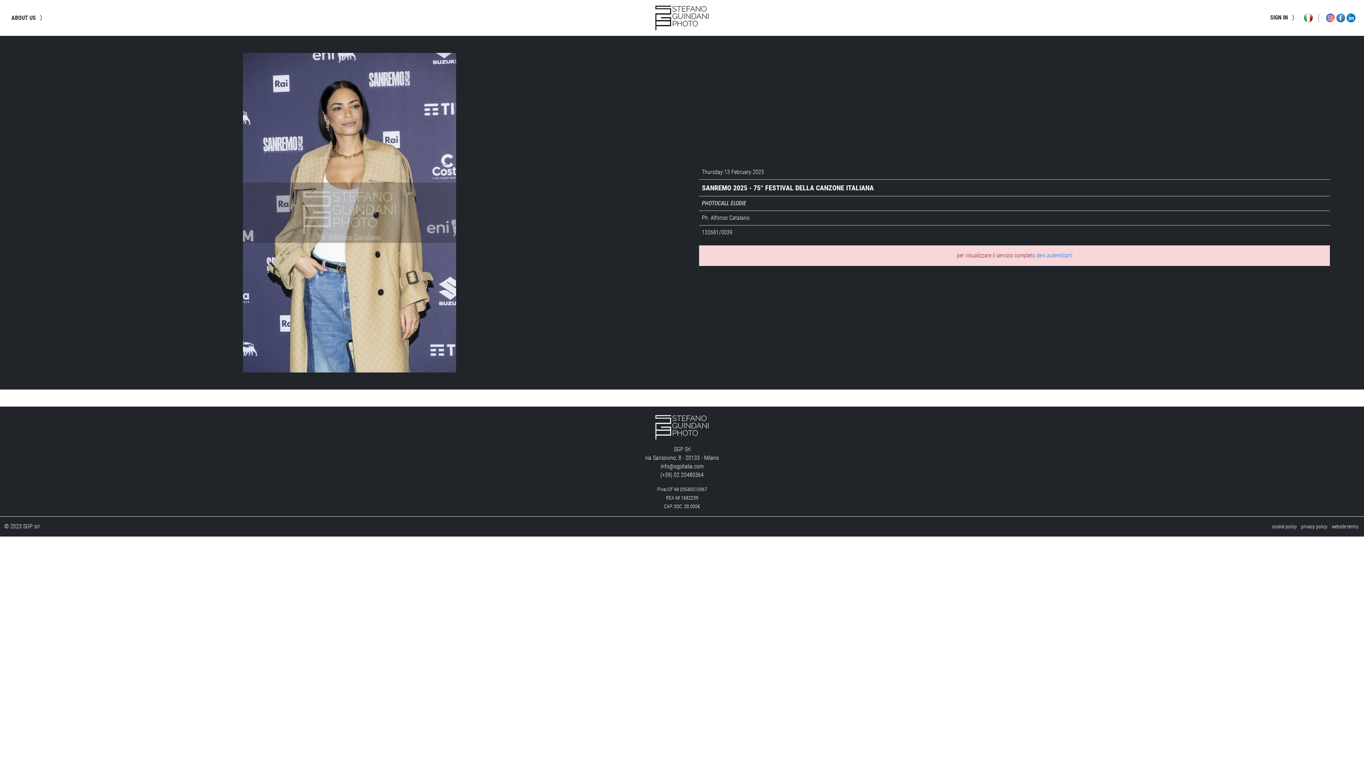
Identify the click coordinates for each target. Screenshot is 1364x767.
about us (24, 18)
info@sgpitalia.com (682, 466)
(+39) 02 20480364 (682, 475)
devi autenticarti (1054, 255)
